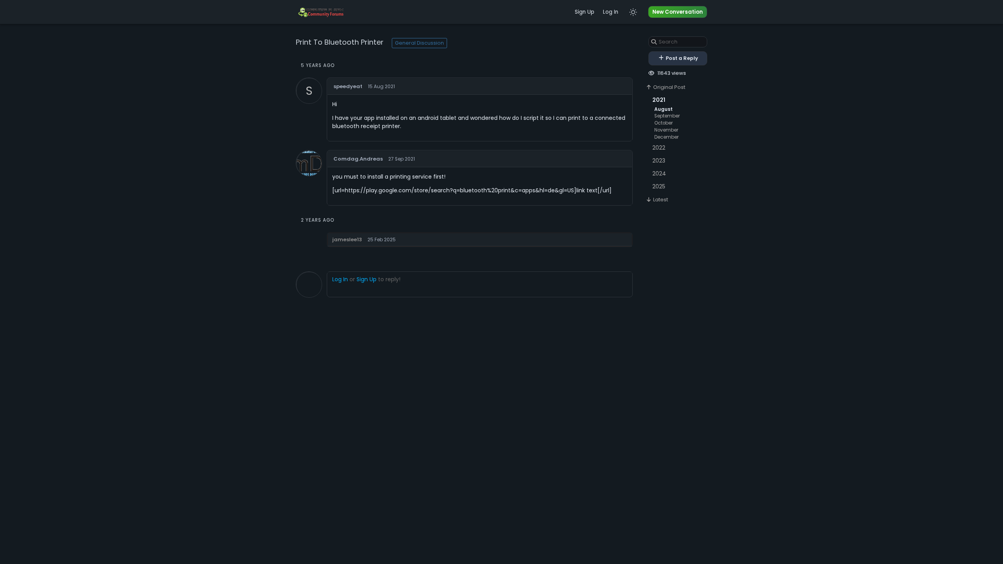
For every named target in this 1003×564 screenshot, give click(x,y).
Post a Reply (681, 58)
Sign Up (584, 12)
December (666, 137)
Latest (660, 199)
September (667, 116)
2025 (658, 186)
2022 (658, 148)
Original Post (668, 87)
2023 (658, 160)
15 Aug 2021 (381, 86)
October (663, 123)
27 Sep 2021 (401, 159)
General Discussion (419, 43)
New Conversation (677, 12)
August (663, 109)
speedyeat (347, 86)
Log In (610, 12)
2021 (658, 100)
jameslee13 (347, 239)
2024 (659, 173)
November (666, 130)
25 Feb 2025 (382, 240)
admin (622, 238)
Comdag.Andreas (358, 159)
